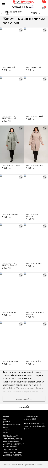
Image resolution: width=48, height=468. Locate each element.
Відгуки (5, 433)
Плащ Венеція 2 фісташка (32, 215)
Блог (4, 419)
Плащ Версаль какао (34, 263)
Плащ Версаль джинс (10, 361)
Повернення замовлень (12, 424)
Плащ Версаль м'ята (10, 312)
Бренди (5, 427)
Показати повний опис (24, 399)
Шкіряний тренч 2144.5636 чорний (9, 117)
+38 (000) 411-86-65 (21, 6)
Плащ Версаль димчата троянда (35, 313)
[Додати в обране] (21, 30)
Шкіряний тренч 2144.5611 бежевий (9, 264)
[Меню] (3, 4)
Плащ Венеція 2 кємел (10, 214)
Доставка (6, 422)
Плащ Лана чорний (33, 67)
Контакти (6, 430)
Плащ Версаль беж (33, 361)
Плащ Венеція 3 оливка (11, 165)
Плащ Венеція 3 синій (34, 116)
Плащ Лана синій (8, 67)
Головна (6, 416)
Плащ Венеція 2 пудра (34, 165)
